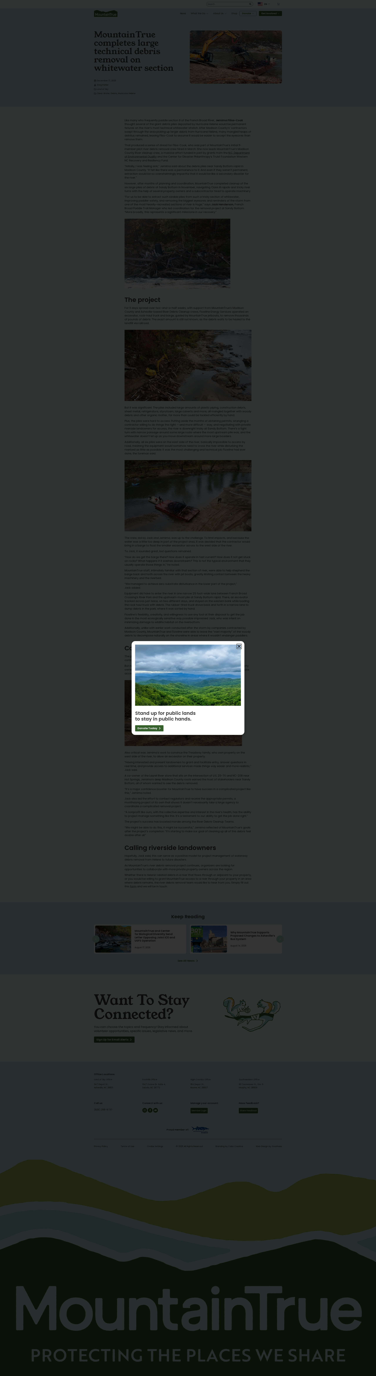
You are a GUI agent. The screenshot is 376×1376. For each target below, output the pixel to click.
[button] (239, 646)
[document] (188, 688)
